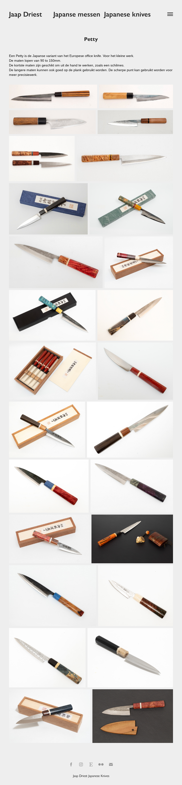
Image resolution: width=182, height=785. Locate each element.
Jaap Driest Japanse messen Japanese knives (80, 14)
